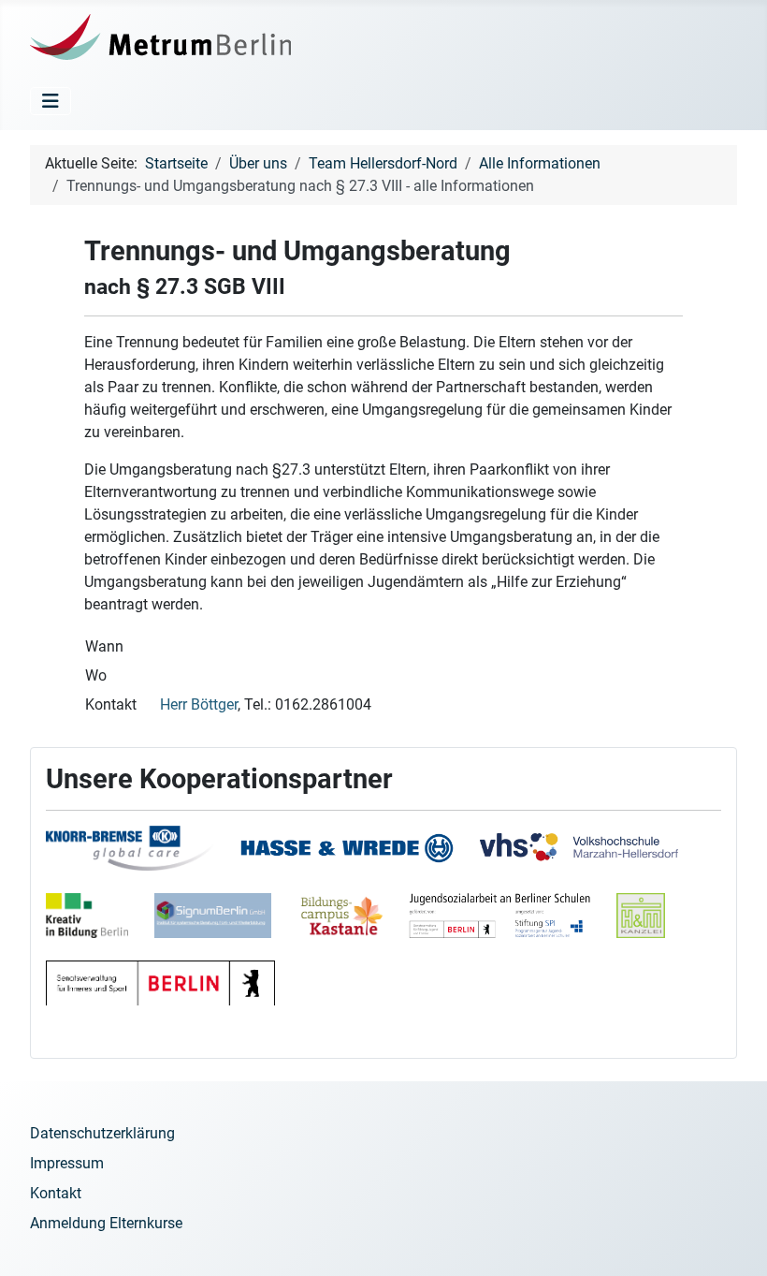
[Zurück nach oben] (734, 1241)
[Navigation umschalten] (50, 101)
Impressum (67, 1163)
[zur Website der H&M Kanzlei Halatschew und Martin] (651, 925)
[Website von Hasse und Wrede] (358, 858)
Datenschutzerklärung (102, 1133)
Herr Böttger (199, 704)
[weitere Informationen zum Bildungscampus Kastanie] (454, 925)
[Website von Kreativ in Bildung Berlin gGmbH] (98, 925)
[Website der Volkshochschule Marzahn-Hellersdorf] (590, 858)
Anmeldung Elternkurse (106, 1223)
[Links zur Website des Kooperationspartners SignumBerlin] (224, 925)
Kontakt (55, 1193)
